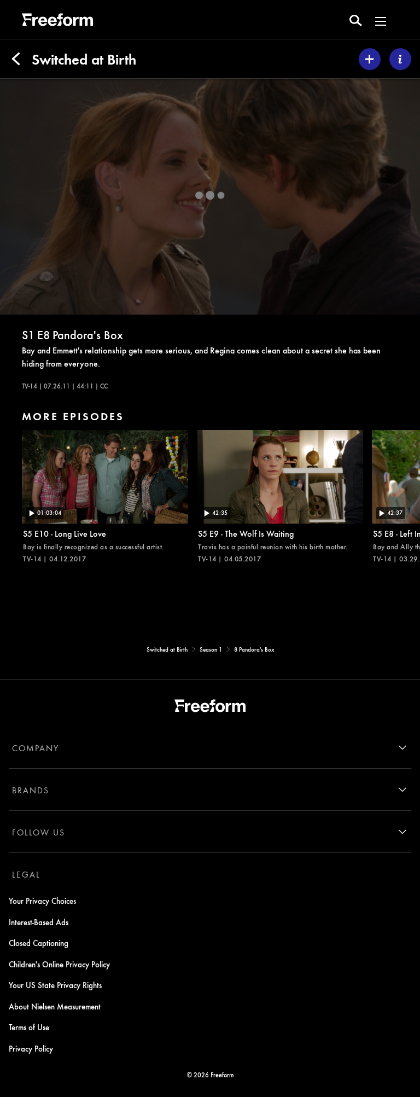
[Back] (16, 59)
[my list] (370, 59)
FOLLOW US (38, 832)
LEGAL (26, 874)
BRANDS (30, 790)
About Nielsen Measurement (55, 1006)
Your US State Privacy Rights (55, 984)
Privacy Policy (31, 1048)
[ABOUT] (400, 59)
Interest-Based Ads (38, 921)
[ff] (57, 21)
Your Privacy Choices (42, 900)
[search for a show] (355, 19)
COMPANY (35, 748)
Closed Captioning (38, 942)
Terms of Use (29, 1026)
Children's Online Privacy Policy (59, 964)
